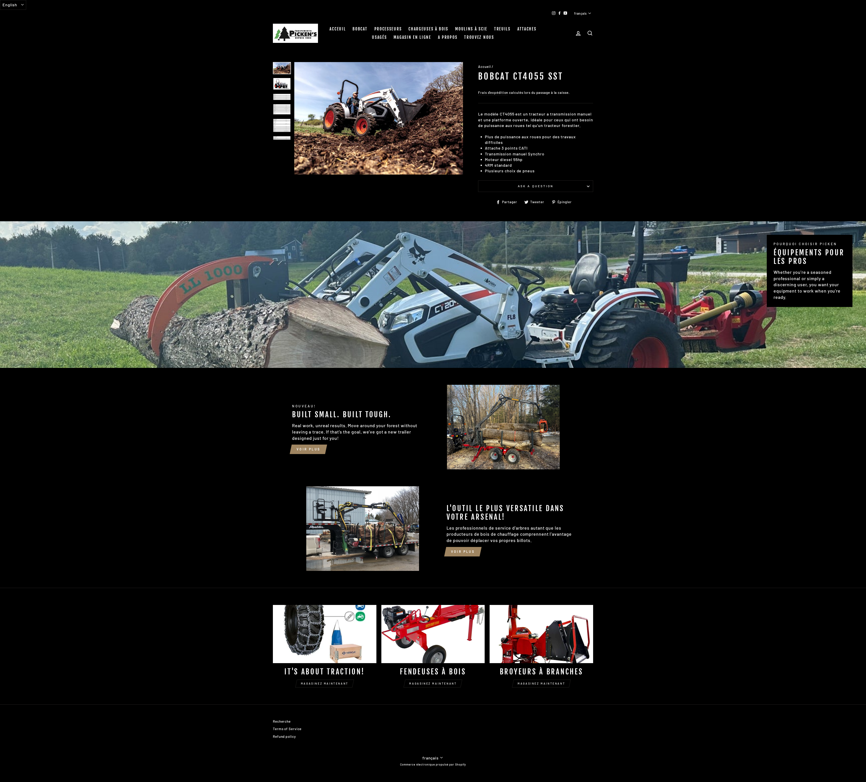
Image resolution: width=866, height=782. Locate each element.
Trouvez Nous (479, 37)
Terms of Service (287, 729)
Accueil (484, 67)
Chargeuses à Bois (428, 28)
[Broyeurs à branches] (541, 634)
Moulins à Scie (471, 28)
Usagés (379, 37)
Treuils (502, 28)
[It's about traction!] (324, 634)
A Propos (448, 37)
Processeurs (388, 28)
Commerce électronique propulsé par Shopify (433, 764)
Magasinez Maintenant (324, 683)
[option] (378, 118)
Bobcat (359, 28)
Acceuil (337, 28)
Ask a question (535, 186)
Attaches (527, 28)
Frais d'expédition (493, 92)
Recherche (282, 721)
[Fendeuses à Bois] (433, 634)
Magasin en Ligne (412, 37)
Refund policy (284, 736)
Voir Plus (308, 449)
